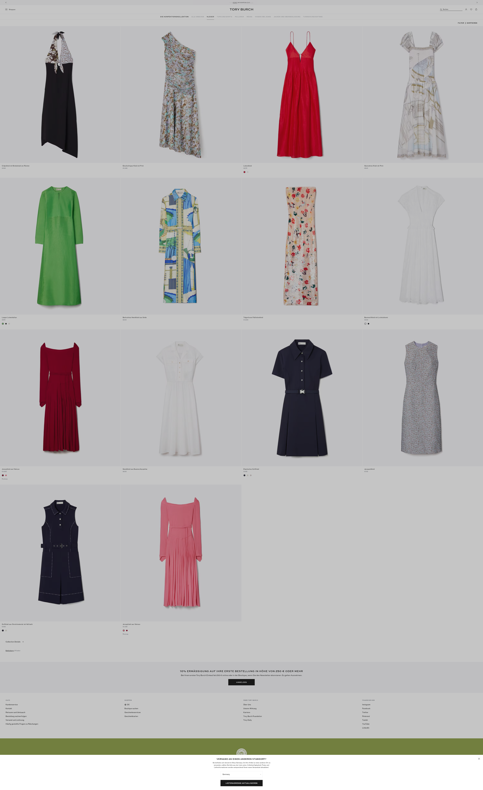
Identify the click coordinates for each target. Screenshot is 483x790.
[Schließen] (479, 758)
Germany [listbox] (226, 774)
